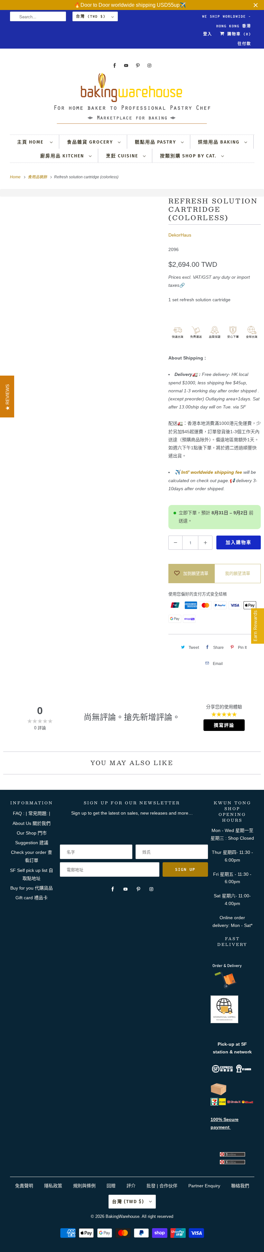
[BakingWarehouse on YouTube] (126, 65)
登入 (207, 34)
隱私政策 (53, 1185)
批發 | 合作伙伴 (161, 1185)
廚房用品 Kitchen (63, 156)
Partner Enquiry (204, 1185)
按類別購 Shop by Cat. (189, 156)
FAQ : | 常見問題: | (31, 813)
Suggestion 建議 (31, 842)
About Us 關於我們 (32, 823)
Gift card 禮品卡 (31, 897)
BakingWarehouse (122, 1216)
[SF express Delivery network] (219, 1094)
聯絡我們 (240, 1185)
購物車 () (238, 34)
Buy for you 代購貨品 (31, 888)
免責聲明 (24, 1185)
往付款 (244, 44)
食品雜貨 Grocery (91, 142)
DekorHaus (179, 235)
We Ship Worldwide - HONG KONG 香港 (226, 17)
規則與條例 (84, 1185)
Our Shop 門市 (32, 833)
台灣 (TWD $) (92, 16)
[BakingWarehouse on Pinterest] (138, 65)
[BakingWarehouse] (132, 100)
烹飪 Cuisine (123, 156)
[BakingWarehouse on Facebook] (114, 65)
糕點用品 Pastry (156, 142)
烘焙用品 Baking (219, 142)
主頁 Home (32, 142)
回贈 (111, 1185)
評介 (131, 1185)
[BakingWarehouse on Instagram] (149, 65)
